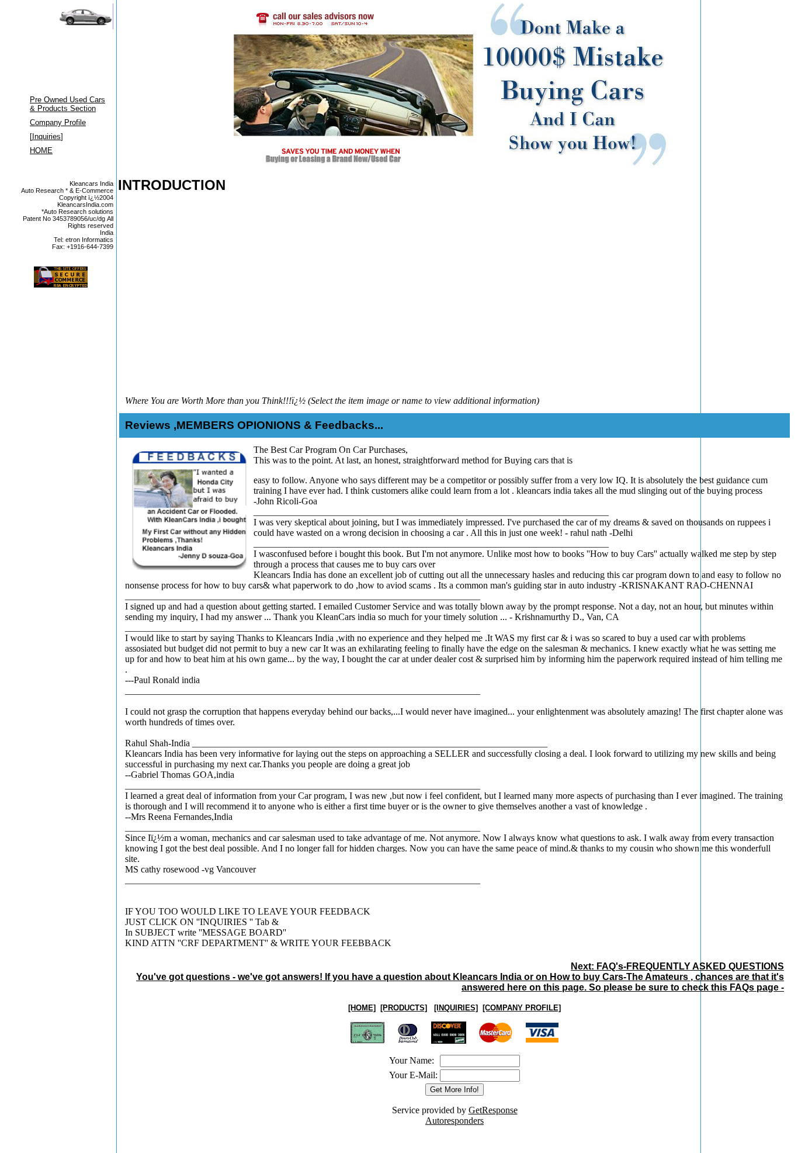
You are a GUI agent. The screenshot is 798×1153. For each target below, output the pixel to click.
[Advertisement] (65, 59)
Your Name (410, 1060)
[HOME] (362, 1007)
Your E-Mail (412, 1075)
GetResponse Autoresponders (471, 1115)
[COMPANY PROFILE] (522, 1007)
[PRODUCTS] (403, 1007)
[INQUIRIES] (456, 1007)
